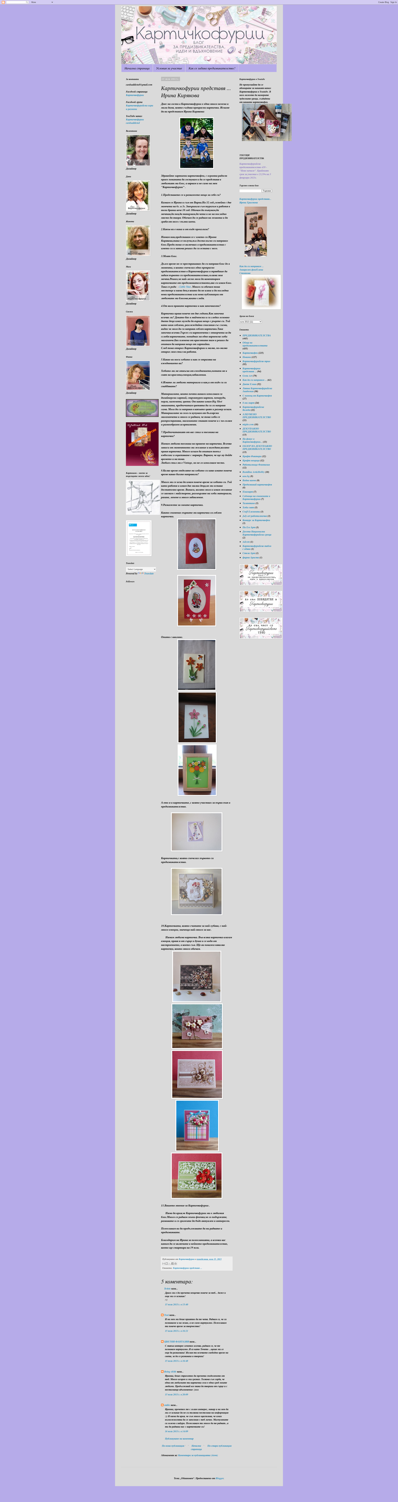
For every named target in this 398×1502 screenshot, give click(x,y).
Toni (166, 1315)
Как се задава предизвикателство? (212, 68)
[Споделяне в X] (169, 1263)
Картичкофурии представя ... (187, 1268)
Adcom (246, 541)
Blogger (220, 1478)
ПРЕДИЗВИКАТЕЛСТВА (257, 335)
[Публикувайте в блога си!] (166, 1263)
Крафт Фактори (252, 456)
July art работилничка (255, 516)
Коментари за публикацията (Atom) (198, 1455)
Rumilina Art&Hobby (253, 472)
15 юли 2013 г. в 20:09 (176, 1394)
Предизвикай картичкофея (257, 484)
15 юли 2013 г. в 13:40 (176, 1304)
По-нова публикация (173, 1445)
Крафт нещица (251, 460)
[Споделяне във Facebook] (172, 1263)
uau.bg (246, 476)
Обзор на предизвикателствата (255, 344)
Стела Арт (249, 553)
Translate (149, 573)
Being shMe (170, 1371)
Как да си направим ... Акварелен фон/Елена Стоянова (251, 269)
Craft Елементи (251, 511)
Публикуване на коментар (179, 1438)
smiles (167, 1405)
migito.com (248, 424)
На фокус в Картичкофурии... (252, 440)
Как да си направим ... (255, 380)
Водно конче (249, 480)
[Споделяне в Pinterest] (175, 1263)
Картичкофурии (135, 95)
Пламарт (248, 491)
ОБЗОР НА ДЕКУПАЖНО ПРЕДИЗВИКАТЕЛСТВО (257, 447)
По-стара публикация (219, 1445)
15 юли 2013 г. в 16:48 (176, 1361)
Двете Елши (249, 384)
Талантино (249, 503)
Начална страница (137, 68)
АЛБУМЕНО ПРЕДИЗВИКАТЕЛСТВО (257, 416)
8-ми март (248, 402)
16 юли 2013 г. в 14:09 (176, 1431)
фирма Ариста (251, 557)
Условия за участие (169, 68)
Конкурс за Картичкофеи (256, 520)
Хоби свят (248, 507)
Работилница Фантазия (256, 464)
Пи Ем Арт (249, 527)
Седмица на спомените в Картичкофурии (256, 497)
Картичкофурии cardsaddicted (135, 121)
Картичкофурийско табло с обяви (257, 547)
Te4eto (167, 1288)
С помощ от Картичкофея (257, 395)
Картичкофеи (250, 353)
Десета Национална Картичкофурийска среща (257, 533)
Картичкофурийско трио (256, 361)
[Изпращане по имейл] (163, 1263)
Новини (247, 357)
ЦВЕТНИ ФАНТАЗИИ (176, 1341)
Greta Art (247, 375)
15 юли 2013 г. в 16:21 (176, 1331)
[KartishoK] (143, 514)
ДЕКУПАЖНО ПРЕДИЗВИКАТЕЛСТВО (257, 430)
